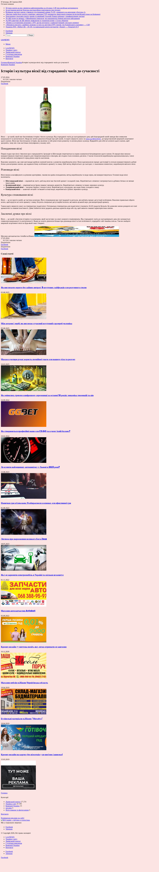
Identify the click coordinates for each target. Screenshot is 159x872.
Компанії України (13, 56)
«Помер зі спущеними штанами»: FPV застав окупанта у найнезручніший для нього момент (42, 23)
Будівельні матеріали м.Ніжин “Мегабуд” (22, 718)
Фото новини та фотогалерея (17, 810)
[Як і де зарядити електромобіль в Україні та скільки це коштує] (23, 570)
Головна (4, 62)
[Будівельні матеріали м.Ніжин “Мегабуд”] (23, 714)
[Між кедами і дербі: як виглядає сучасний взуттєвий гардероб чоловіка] (23, 318)
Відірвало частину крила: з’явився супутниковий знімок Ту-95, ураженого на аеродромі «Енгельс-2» (46, 12)
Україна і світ (11, 804)
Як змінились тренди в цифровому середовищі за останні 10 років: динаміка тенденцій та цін (47, 395)
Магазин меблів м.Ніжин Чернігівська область (24, 682)
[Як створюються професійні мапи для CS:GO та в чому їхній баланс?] (23, 426)
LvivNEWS (10, 48)
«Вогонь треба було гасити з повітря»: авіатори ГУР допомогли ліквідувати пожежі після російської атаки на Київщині (53, 14)
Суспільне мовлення (14, 54)
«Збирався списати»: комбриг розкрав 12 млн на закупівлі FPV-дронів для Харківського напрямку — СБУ (48, 25)
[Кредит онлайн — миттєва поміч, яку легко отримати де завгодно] (23, 642)
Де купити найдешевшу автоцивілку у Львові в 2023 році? (30, 467)
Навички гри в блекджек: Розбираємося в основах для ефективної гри (36, 503)
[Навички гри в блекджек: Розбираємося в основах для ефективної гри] (23, 498)
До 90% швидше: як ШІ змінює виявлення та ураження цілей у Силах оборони (37, 21)
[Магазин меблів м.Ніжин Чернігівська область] (23, 678)
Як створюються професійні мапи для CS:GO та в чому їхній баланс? (35, 431)
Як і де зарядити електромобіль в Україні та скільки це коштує (32, 575)
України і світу (11, 50)
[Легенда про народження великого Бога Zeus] (23, 534)
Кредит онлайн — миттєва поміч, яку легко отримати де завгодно (34, 646)
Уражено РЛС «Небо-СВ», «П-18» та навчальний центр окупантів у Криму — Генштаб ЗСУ (42, 27)
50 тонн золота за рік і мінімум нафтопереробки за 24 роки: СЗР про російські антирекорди (42, 8)
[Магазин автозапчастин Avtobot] (23, 606)
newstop (9, 808)
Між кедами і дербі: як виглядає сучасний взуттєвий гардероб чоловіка (36, 323)
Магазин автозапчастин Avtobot (18, 610)
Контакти (9, 59)
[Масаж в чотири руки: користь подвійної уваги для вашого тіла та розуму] (23, 354)
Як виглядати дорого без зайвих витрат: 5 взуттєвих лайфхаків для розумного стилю (44, 287)
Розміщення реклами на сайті (12, 818)
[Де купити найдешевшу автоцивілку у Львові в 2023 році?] (23, 462)
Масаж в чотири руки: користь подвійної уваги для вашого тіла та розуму (38, 359)
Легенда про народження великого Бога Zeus (24, 539)
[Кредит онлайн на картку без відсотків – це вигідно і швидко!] (23, 750)
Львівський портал (13, 52)
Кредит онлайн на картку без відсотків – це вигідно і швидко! (32, 754)
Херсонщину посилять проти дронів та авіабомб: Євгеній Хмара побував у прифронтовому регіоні (45, 16)
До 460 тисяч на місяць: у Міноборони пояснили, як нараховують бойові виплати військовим (43, 18)
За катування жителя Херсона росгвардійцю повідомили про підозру (33, 10)
